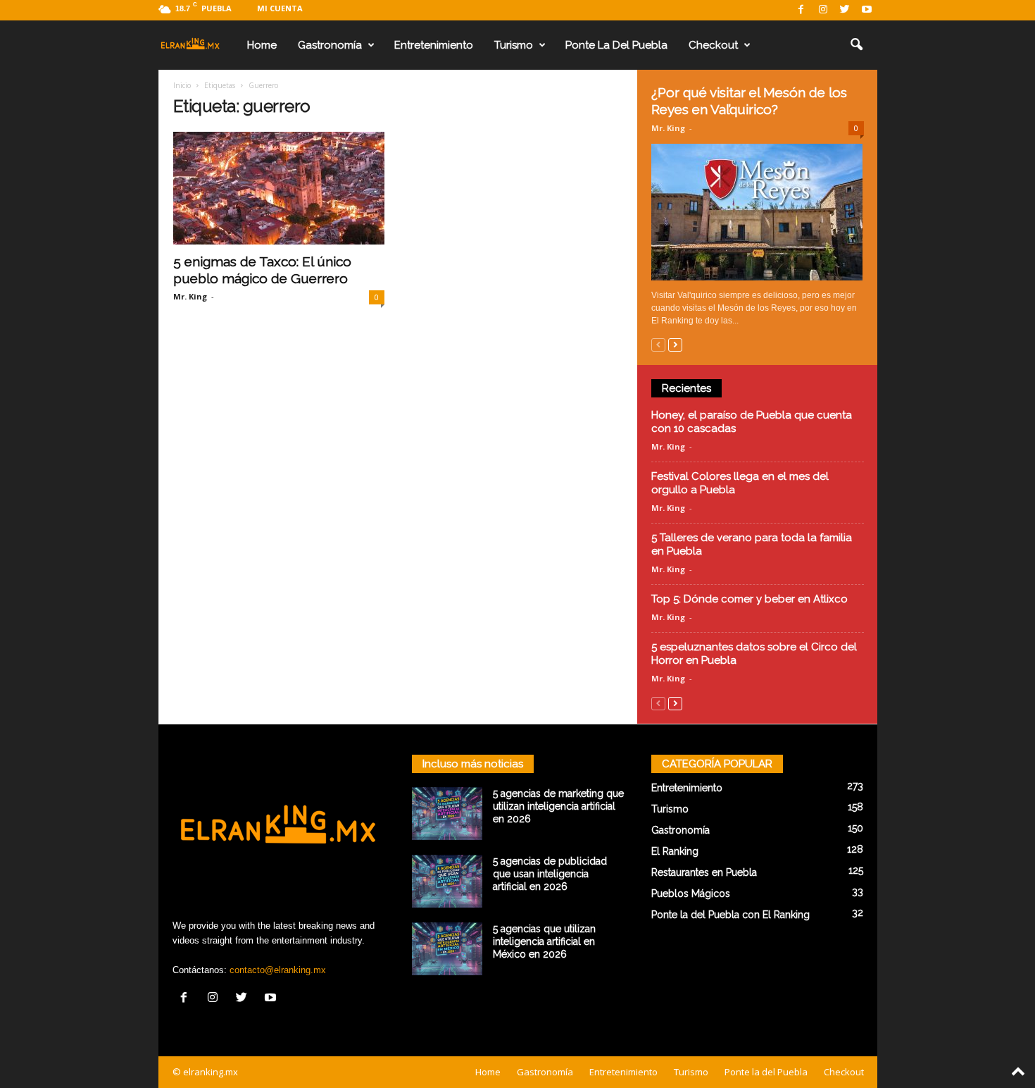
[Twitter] (844, 10)
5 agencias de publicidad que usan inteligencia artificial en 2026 (550, 873)
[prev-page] (658, 344)
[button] (856, 45)
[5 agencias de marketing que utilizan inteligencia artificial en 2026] (447, 813)
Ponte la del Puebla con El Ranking (730, 914)
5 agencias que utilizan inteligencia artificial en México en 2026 (544, 941)
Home (262, 45)
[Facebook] (801, 10)
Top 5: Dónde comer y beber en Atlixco (749, 599)
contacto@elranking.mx (278, 970)
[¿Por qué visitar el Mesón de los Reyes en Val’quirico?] (757, 212)
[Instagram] (823, 10)
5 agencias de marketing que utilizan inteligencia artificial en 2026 (558, 806)
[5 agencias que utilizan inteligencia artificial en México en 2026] (447, 948)
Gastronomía (330, 45)
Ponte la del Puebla (616, 45)
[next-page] (675, 344)
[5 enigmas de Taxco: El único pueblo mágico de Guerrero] (278, 188)
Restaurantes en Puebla (704, 872)
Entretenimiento (433, 45)
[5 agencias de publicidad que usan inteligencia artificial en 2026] (447, 881)
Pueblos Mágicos (690, 893)
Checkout (713, 45)
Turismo (513, 45)
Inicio (182, 85)
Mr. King (190, 296)
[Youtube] (866, 10)
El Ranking (674, 851)
